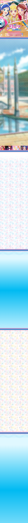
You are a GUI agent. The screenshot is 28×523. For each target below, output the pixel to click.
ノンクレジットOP (21, 76)
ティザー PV (13, 76)
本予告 (6, 76)
